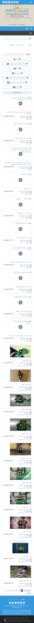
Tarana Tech (27, 621)
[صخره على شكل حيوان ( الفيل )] (17, 130)
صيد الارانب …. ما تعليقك (24, 213)
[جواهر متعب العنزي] (17, 401)
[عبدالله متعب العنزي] (17, 376)
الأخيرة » (28, 593)
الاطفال (18, 87)
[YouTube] (14, 2)
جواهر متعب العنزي (26, 409)
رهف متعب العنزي (26, 434)
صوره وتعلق (17, 73)
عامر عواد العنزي (27, 532)
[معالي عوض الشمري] (17, 450)
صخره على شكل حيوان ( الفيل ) (23, 138)
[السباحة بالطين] (17, 180)
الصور (17, 59)
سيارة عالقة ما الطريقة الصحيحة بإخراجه (20, 262)
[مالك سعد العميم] (17, 499)
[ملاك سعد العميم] (17, 474)
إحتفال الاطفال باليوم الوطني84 (17, 64)
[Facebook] (9, 2)
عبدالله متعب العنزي (26, 385)
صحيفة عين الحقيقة (24, 116)
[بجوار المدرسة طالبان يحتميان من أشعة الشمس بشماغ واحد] (17, 103)
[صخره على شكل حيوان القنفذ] (17, 278)
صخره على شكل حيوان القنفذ (23, 287)
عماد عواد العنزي (27, 556)
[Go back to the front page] (17, 11)
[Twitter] (6, 2)
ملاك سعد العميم (27, 483)
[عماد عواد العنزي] (17, 548)
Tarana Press (16, 618)
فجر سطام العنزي (27, 360)
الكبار (17, 68)
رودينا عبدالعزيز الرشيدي (25, 581)
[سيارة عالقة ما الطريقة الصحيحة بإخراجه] (17, 254)
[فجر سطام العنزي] (17, 352)
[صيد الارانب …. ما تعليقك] (17, 205)
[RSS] (3, 2)
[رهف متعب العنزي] (17, 425)
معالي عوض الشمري (26, 458)
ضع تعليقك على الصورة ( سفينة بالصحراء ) (20, 336)
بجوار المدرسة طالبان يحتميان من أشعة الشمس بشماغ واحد (19, 113)
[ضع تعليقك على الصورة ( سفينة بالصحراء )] (17, 327)
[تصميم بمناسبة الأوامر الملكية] (17, 303)
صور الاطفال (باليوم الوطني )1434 (17, 78)
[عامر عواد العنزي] (17, 523)
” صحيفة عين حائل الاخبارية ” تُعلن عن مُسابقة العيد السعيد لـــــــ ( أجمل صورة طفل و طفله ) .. (17, 163)
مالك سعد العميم (27, 507)
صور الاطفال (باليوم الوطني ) (18, 82)
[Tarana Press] (5, 621)
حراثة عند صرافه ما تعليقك (24, 238)
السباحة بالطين (27, 189)
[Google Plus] (12, 2)
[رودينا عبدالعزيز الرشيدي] (17, 572)
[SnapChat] (17, 2)
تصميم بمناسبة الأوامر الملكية (23, 311)
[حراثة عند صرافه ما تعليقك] (17, 229)
